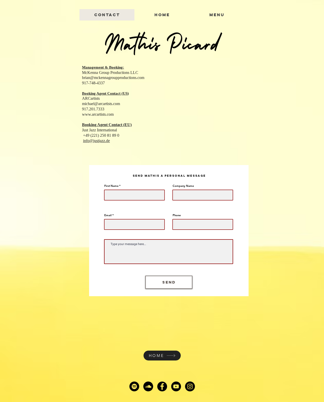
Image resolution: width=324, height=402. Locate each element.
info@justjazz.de (96, 140)
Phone (177, 215)
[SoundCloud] (148, 386)
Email (108, 215)
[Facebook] (162, 386)
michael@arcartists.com (101, 104)
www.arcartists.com (98, 114)
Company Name (183, 186)
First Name (111, 186)
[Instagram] (190, 386)
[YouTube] (176, 386)
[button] (216, 15)
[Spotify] (134, 386)
